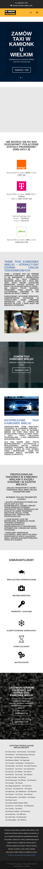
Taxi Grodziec (9, 783)
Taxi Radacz (19, 806)
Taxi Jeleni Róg (10, 817)
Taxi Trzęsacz (9, 808)
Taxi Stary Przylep (11, 777)
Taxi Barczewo (29, 763)
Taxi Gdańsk (31, 752)
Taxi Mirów (18, 808)
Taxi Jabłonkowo (21, 791)
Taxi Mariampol (21, 817)
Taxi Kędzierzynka (11, 797)
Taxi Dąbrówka (25, 760)
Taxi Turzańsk (9, 763)
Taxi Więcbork (32, 791)
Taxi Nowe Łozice (11, 800)
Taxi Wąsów (31, 797)
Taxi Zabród (27, 771)
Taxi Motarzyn (31, 780)
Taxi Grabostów (10, 814)
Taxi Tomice (19, 794)
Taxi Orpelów (28, 774)
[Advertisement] (21, 109)
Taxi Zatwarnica (18, 788)
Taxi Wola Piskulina (30, 766)
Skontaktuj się (21, 713)
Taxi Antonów (9, 774)
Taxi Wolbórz (22, 797)
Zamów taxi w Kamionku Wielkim (21, 44)
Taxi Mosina (22, 777)
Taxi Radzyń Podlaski (12, 811)
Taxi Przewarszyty (11, 780)
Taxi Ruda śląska (10, 820)
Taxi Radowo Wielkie (12, 760)
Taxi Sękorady (10, 791)
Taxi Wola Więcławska (21, 757)
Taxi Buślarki (19, 763)
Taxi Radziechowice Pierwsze (25, 754)
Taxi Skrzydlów (10, 766)
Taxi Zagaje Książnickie (13, 786)
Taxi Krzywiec (9, 794)
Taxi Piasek (19, 783)
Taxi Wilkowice (21, 814)
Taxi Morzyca (9, 806)
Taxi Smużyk (9, 771)
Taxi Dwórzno (9, 769)
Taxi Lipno (8, 788)
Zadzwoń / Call (21, 70)
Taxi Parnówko (21, 752)
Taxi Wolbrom (21, 820)
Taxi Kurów (18, 769)
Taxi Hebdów (28, 794)
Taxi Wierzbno (10, 754)
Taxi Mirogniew (29, 806)
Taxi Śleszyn (22, 780)
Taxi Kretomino (26, 786)
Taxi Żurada (19, 774)
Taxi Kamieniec (25, 811)
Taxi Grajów (9, 757)
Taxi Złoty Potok (10, 752)
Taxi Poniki (19, 766)
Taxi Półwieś (19, 771)
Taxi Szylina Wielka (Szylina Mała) (16, 803)
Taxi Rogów (28, 788)
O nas (27, 866)
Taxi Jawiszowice (29, 769)
